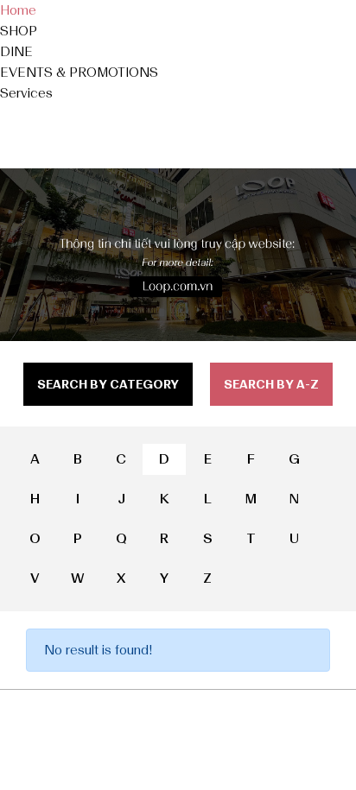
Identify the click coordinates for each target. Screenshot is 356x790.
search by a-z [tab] (271, 384)
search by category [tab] (108, 384)
